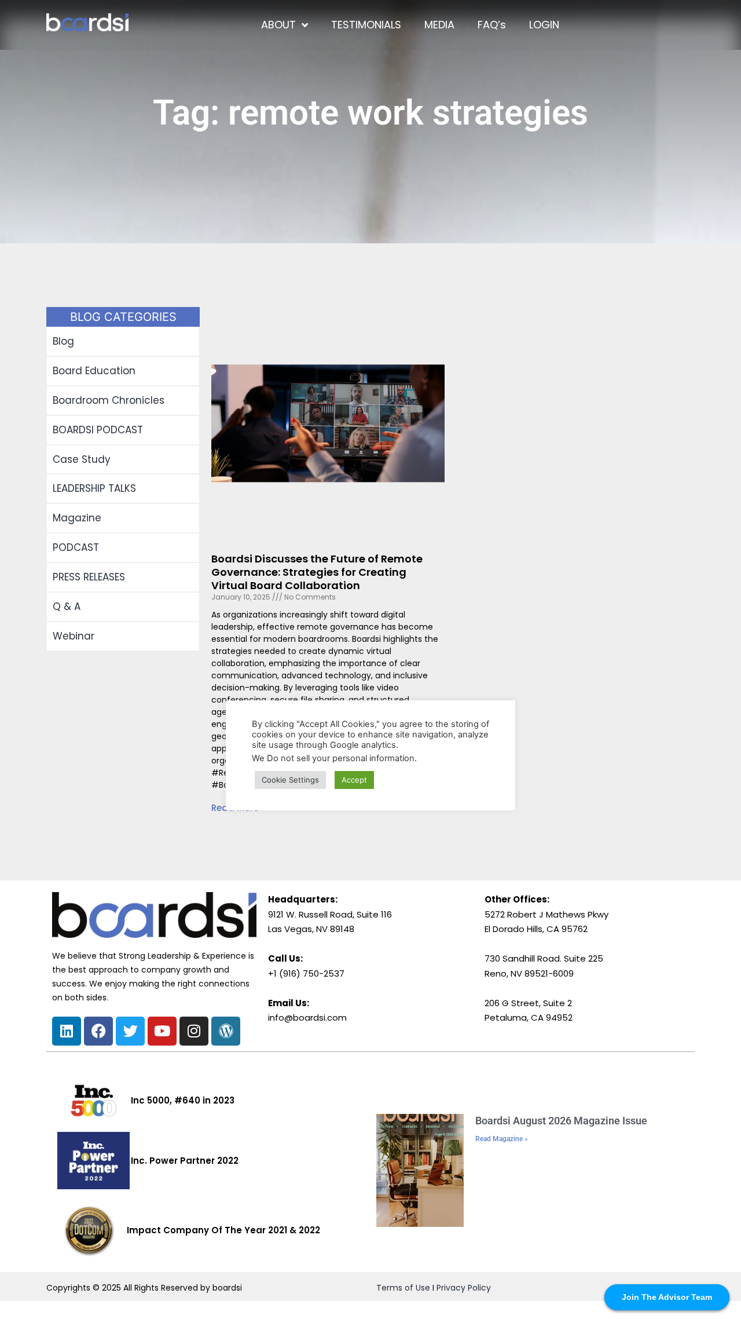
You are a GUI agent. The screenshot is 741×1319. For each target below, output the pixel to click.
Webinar (73, 636)
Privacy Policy (463, 1288)
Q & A (66, 606)
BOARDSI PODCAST (98, 430)
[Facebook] (98, 1031)
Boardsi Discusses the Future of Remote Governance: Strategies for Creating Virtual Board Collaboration (317, 572)
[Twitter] (130, 1031)
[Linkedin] (66, 1031)
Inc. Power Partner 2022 (185, 1160)
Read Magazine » (501, 1139)
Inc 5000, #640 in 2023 (182, 1100)
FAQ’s (492, 24)
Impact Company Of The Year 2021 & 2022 (223, 1230)
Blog (63, 341)
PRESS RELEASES (89, 577)
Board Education (94, 371)
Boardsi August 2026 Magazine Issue (561, 1121)
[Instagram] (193, 1031)
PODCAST (76, 547)
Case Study (82, 459)
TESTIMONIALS (366, 24)
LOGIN (544, 24)
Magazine (77, 518)
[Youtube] (162, 1031)
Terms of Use (403, 1288)
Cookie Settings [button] (290, 779)
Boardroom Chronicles (108, 400)
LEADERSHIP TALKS (94, 488)
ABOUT (278, 24)
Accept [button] (354, 779)
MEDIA (439, 24)
